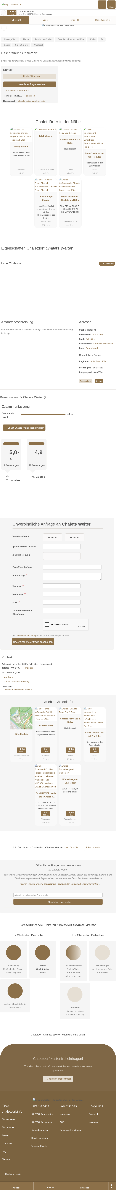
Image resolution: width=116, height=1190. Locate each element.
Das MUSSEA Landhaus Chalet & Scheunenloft (46, 795)
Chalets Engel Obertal (46, 198)
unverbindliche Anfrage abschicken (33, 641)
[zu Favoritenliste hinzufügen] (4, 28)
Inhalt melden (93, 847)
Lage (45, 20)
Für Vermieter (8, 1119)
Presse (5, 1135)
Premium (110, 124)
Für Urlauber (8, 1127)
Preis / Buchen (31, 76)
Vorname (17, 586)
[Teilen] (104, 1186)
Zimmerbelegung (21, 555)
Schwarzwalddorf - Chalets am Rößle (70, 198)
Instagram (93, 1122)
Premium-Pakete (39, 1146)
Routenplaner (108, 264)
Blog (4, 1151)
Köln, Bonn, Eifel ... (100, 361)
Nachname (18, 594)
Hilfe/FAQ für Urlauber (41, 1122)
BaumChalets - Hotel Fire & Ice (94, 155)
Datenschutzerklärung (26, 635)
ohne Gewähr (71, 847)
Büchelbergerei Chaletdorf (70, 781)
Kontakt (99, 381)
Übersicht (16, 20)
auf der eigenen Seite (102, 969)
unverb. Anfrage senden (31, 84)
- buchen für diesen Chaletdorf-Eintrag (75, 1011)
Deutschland (92, 348)
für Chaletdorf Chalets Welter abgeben (13, 969)
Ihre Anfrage (19, 575)
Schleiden (90, 339)
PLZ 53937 (98, 334)
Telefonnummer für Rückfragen (22, 612)
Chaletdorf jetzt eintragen (59, 1078)
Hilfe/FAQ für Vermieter (42, 1114)
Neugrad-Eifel (21, 146)
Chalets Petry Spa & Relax (70, 141)
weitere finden (42, 969)
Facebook (93, 1114)
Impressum (65, 1114)
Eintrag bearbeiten (39, 1130)
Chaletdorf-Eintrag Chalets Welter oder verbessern (73, 970)
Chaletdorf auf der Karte (17, 90)
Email (16, 602)
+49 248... (17, 96)
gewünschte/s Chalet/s (24, 546)
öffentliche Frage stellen (59, 902)
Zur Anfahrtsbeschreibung (16, 681)
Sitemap (6, 1159)
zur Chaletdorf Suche (3, 12)
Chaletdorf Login (13, 1174)
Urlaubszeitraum (21, 536)
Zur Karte (8, 677)
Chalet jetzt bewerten (25, 427)
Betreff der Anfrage (22, 567)
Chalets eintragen (39, 1138)
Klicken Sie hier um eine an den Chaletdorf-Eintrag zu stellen (59, 884)
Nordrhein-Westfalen (103, 343)
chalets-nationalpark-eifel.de (31, 101)
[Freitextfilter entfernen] (102, 4)
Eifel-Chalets (45, 136)
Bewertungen (102, 20)
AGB (62, 1122)
